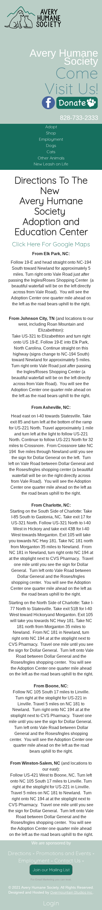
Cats (51, 151)
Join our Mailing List (51, 869)
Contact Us (67, 860)
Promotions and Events (63, 853)
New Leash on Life (51, 163)
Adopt (51, 126)
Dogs (51, 145)
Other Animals (51, 157)
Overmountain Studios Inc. (71, 892)
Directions (19, 853)
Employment (51, 139)
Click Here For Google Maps (51, 244)
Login (51, 903)
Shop (51, 132)
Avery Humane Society (64, 57)
